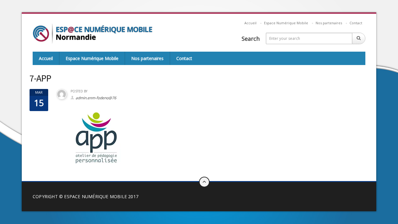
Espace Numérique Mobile (286, 23)
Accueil (250, 23)
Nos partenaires (329, 23)
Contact (355, 23)
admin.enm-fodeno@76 (96, 97)
